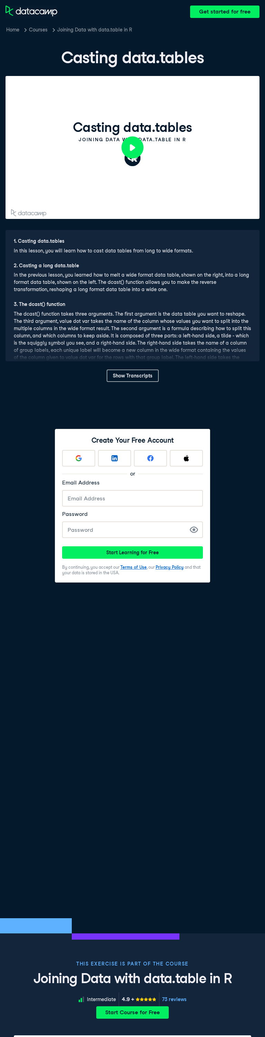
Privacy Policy (170, 567)
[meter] (139, 999)
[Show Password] (194, 529)
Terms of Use (133, 567)
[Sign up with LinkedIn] (114, 458)
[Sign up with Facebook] (150, 458)
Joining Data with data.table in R (94, 29)
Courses (38, 29)
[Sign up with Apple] (186, 458)
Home (12, 29)
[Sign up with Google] (78, 458)
